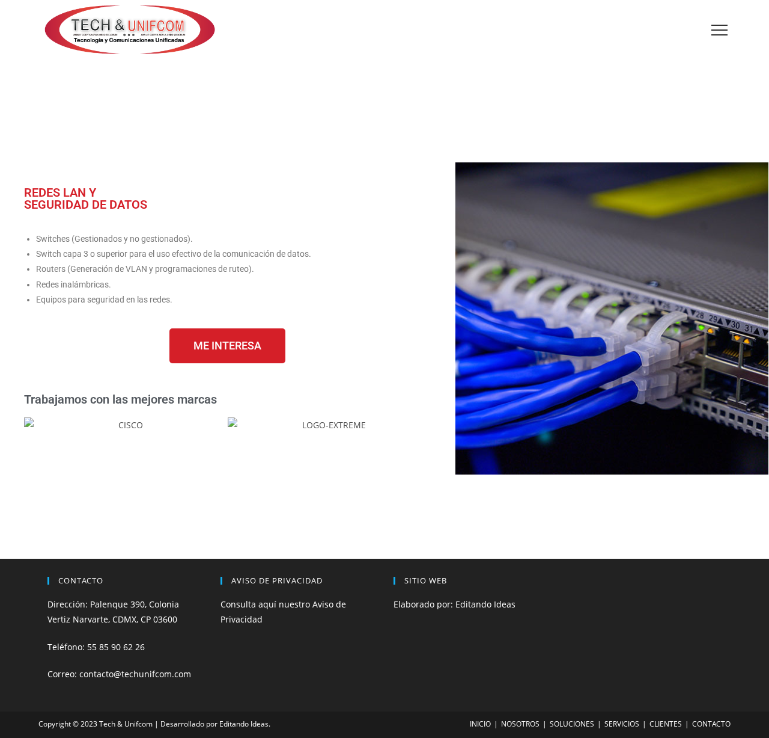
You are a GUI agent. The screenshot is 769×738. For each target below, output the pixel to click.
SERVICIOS (621, 724)
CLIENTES (665, 724)
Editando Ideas (485, 604)
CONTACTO (711, 724)
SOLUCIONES (572, 724)
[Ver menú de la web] (719, 30)
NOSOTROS (520, 724)
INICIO (480, 724)
